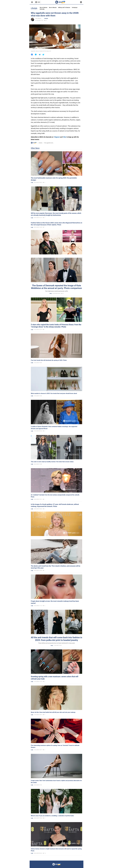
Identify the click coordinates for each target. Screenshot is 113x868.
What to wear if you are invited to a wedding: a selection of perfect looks (52, 815)
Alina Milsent (38, 18)
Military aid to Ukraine (64, 7)
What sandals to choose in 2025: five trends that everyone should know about (54, 393)
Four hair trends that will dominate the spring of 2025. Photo (49, 360)
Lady (32, 182)
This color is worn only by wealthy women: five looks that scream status (52, 461)
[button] (54, 36)
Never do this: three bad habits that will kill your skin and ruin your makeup (53, 712)
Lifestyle (46, 18)
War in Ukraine (43, 7)
